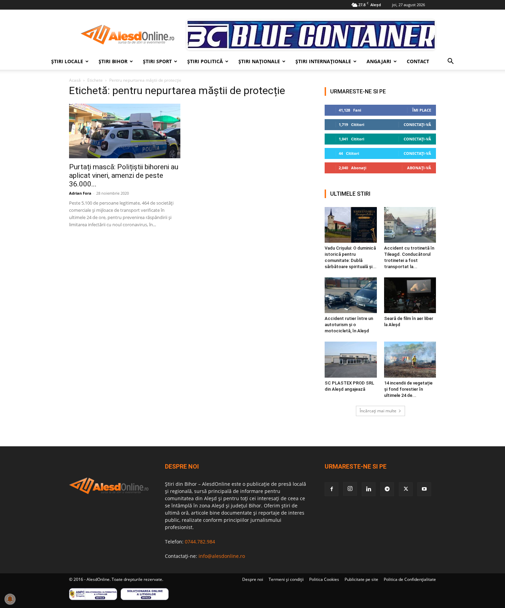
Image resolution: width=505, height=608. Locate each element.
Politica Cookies (324, 579)
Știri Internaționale (323, 61)
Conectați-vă (417, 124)
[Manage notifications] (9, 599)
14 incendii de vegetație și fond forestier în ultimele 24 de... (408, 389)
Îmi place (421, 110)
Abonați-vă (419, 167)
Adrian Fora (80, 193)
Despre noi (252, 579)
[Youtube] (424, 489)
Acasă (75, 80)
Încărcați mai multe (378, 411)
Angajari (379, 61)
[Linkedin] (368, 489)
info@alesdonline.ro (222, 556)
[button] (450, 62)
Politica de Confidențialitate (410, 579)
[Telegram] (387, 489)
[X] (406, 489)
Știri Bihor (113, 61)
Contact (418, 61)
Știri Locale (67, 61)
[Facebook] (331, 489)
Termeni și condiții (286, 579)
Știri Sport (157, 61)
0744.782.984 (200, 541)
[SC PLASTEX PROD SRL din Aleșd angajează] (351, 359)
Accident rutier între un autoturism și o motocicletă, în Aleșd (349, 324)
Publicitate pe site (361, 579)
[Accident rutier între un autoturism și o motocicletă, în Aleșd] (351, 295)
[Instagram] (350, 489)
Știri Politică (205, 61)
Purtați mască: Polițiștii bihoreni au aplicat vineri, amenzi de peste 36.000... (123, 175)
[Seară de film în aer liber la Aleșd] (410, 295)
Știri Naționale (259, 61)
